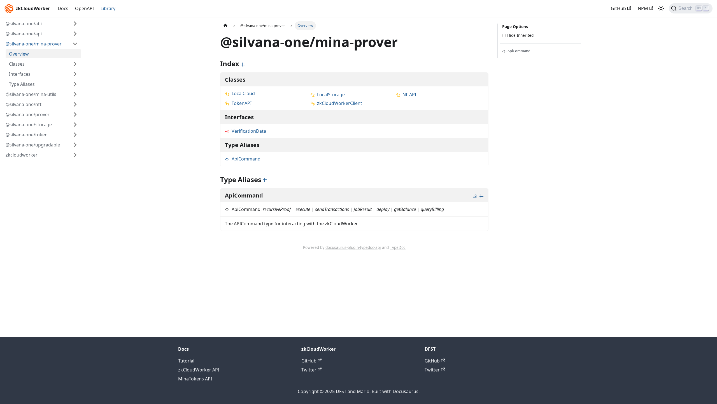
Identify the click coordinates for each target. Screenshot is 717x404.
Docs (63, 8)
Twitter (308, 370)
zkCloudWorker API (198, 370)
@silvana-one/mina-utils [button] (31, 94)
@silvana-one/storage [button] (29, 124)
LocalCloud (243, 93)
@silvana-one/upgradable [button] (33, 145)
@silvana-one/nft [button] (23, 104)
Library (108, 8)
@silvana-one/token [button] (27, 135)
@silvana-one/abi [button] (24, 23)
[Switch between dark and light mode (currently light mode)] (661, 8)
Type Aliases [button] (22, 84)
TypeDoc (398, 247)
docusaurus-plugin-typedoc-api (353, 247)
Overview (19, 54)
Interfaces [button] (20, 74)
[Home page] (225, 25)
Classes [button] (17, 64)
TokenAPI (242, 103)
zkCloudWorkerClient (339, 103)
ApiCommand (246, 159)
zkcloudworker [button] (22, 155)
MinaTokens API (195, 379)
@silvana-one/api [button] (24, 34)
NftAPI (409, 94)
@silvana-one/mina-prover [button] (34, 44)
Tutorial (186, 361)
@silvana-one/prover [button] (28, 114)
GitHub (618, 8)
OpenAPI (84, 8)
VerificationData (249, 131)
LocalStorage (331, 94)
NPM (643, 8)
